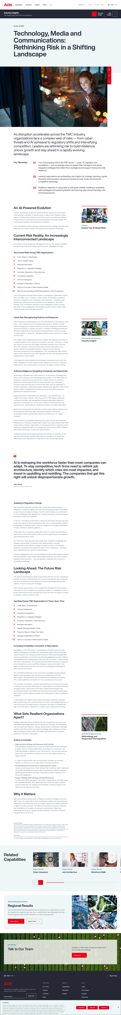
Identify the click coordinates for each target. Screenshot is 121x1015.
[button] (16, 921)
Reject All (92, 1007)
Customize (81, 1007)
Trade (83, 987)
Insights (37, 5)
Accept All (104, 1007)
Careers (90, 5)
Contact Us (81, 5)
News (102, 5)
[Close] (118, 1007)
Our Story (46, 987)
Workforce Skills (98, 872)
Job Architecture (69, 872)
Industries (29, 5)
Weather (84, 994)
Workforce (85, 997)
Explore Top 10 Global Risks (94, 227)
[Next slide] (40, 882)
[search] (50, 4)
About (44, 5)
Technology (85, 990)
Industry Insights (11, 13)
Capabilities (18, 5)
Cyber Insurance (40, 872)
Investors (96, 5)
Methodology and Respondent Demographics (94, 737)
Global (113, 5)
